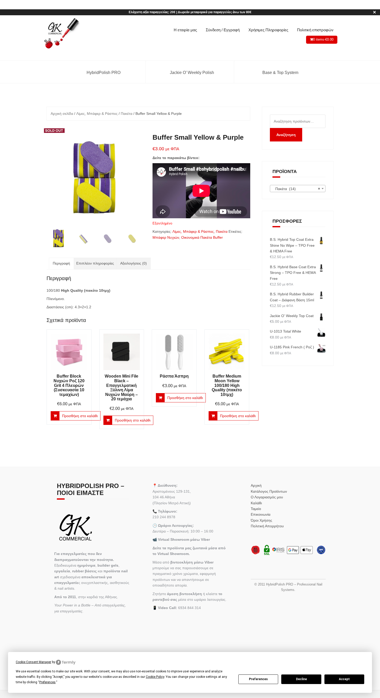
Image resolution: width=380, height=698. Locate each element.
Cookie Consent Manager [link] (33, 662)
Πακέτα (126, 113)
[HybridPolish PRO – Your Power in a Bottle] (61, 34)
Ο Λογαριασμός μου (267, 497)
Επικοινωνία (260, 514)
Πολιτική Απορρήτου (267, 526)
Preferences (258, 679)
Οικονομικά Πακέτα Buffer (202, 237)
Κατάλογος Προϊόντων (269, 491)
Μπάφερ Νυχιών (166, 237)
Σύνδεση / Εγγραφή (223, 30)
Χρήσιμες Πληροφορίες (268, 30)
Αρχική (256, 485)
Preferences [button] (47, 682)
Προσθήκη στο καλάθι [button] (80, 416)
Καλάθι (256, 503)
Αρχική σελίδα (62, 113)
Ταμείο (256, 509)
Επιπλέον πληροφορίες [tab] (95, 263)
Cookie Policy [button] (155, 677)
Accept (344, 679)
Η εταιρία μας (185, 30)
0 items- (323, 39)
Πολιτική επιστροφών (315, 30)
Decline (301, 679)
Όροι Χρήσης (261, 520)
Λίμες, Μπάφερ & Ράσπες (97, 113)
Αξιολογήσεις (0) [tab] (133, 263)
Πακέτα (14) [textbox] (296, 189)
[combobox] (298, 188)
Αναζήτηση (286, 135)
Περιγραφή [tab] (61, 263)
